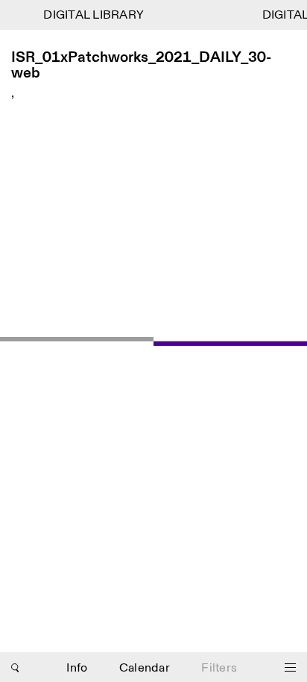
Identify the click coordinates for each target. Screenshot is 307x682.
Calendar (144, 668)
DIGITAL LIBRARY (92, 15)
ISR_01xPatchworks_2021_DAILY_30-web (141, 66)
